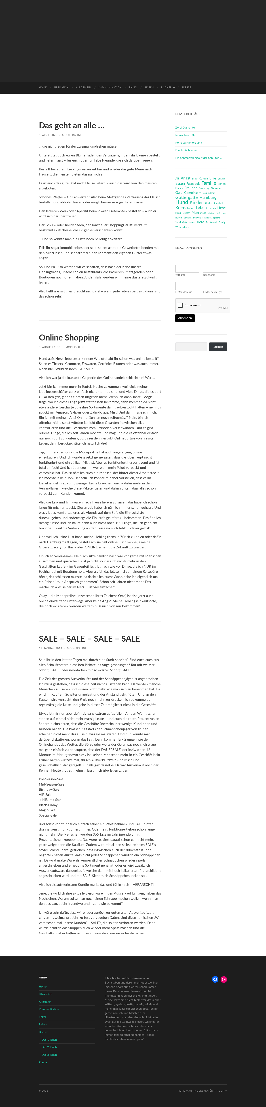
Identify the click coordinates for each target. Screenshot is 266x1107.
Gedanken (216, 188)
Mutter (211, 213)
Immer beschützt (186, 135)
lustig (178, 213)
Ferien (222, 183)
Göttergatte (186, 197)
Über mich (61, 87)
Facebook (193, 183)
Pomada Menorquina (188, 142)
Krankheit (218, 203)
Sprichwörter (181, 222)
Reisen (149, 87)
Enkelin (221, 179)
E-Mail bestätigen (212, 292)
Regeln (178, 218)
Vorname (180, 275)
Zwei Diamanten (185, 127)
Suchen (218, 346)
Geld (179, 193)
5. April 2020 (48, 135)
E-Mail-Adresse (183, 292)
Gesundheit (209, 193)
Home (43, 87)
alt (177, 178)
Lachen (190, 208)
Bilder (194, 179)
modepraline (72, 135)
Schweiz (197, 218)
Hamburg (207, 198)
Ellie (212, 178)
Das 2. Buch (49, 1047)
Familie (208, 183)
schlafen (187, 218)
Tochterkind (211, 222)
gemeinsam (192, 192)
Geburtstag (204, 188)
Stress (192, 223)
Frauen (179, 188)
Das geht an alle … (71, 126)
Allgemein (83, 87)
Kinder (196, 203)
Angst (186, 178)
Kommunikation (110, 87)
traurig (222, 223)
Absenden (185, 318)
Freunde (191, 188)
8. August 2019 (50, 347)
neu (223, 213)
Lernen (212, 208)
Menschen (199, 212)
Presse (186, 87)
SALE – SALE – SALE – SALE (89, 639)
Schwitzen (207, 218)
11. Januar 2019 (50, 648)
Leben (201, 208)
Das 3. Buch (49, 1054)
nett (218, 213)
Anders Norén (203, 1091)
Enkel (133, 87)
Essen (180, 183)
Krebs (180, 208)
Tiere (200, 222)
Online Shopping (69, 338)
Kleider (208, 203)
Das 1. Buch (49, 1039)
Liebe (221, 208)
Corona (203, 178)
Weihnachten (182, 227)
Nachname (209, 275)
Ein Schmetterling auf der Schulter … (198, 157)
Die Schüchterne (186, 150)
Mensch (186, 213)
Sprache (216, 218)
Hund (181, 202)
